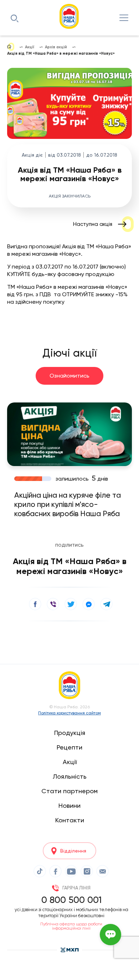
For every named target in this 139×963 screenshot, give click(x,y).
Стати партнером (69, 791)
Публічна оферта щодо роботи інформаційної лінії (71, 926)
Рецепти (69, 747)
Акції (70, 761)
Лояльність (70, 776)
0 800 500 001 (71, 899)
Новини (69, 805)
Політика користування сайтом (69, 712)
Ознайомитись (69, 375)
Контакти (69, 820)
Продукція (69, 732)
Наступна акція (92, 224)
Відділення (73, 851)
